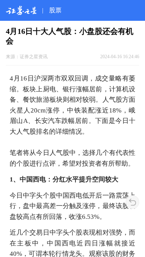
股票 (55, 10)
